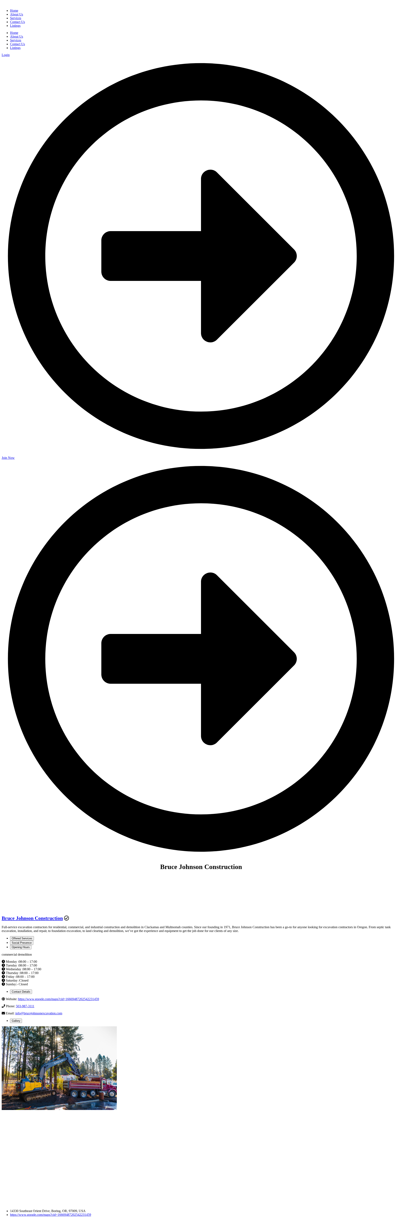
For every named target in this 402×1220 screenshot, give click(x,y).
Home (14, 33)
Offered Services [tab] (22, 938)
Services (15, 40)
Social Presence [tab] (22, 942)
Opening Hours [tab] (21, 947)
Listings (15, 48)
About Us (16, 36)
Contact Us (17, 44)
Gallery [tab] (16, 1020)
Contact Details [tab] (21, 991)
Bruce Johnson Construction (32, 918)
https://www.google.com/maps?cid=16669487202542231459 (58, 999)
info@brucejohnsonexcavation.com (38, 1013)
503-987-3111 (25, 1006)
